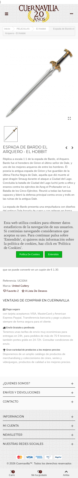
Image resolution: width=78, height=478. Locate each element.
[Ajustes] (71, 13)
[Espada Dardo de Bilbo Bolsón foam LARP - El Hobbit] (72, 148)
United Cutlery (20, 285)
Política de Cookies (30, 254)
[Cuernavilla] (39, 13)
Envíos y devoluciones (21, 392)
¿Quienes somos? (16, 383)
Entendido (53, 254)
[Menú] (6, 13)
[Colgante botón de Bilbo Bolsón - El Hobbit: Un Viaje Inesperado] (66, 148)
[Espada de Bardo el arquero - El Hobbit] (69, 118)
